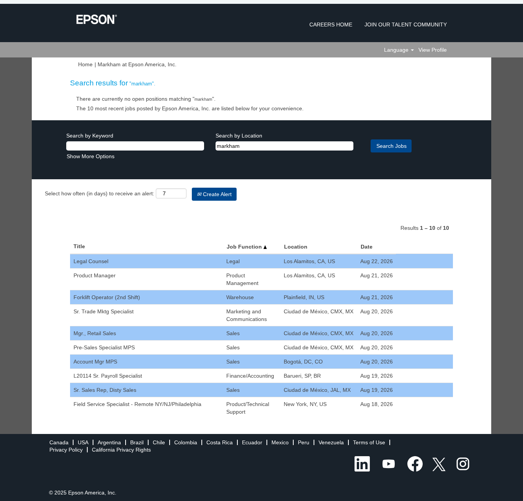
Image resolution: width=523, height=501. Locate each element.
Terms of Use (369, 442)
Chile (159, 442)
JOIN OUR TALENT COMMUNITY (405, 24)
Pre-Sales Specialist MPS (104, 347)
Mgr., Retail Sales (95, 333)
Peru (303, 442)
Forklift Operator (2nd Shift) (107, 297)
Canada (59, 442)
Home (85, 64)
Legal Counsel (91, 261)
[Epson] (97, 19)
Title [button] (79, 246)
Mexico (280, 442)
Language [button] (397, 50)
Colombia (185, 442)
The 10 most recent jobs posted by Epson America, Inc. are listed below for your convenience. (190, 108)
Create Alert (216, 194)
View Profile (432, 50)
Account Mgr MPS (95, 362)
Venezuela (331, 442)
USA (83, 442)
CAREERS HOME (330, 24)
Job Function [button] (245, 247)
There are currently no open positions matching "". (146, 99)
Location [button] (295, 247)
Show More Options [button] (90, 156)
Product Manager (95, 275)
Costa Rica (219, 442)
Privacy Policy (66, 450)
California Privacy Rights (121, 450)
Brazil (137, 442)
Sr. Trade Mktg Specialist (104, 311)
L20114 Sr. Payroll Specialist (108, 376)
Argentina (109, 442)
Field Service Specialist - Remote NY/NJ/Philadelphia (137, 404)
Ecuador (252, 442)
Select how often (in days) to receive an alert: (99, 193)
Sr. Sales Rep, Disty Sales (105, 390)
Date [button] (367, 247)
